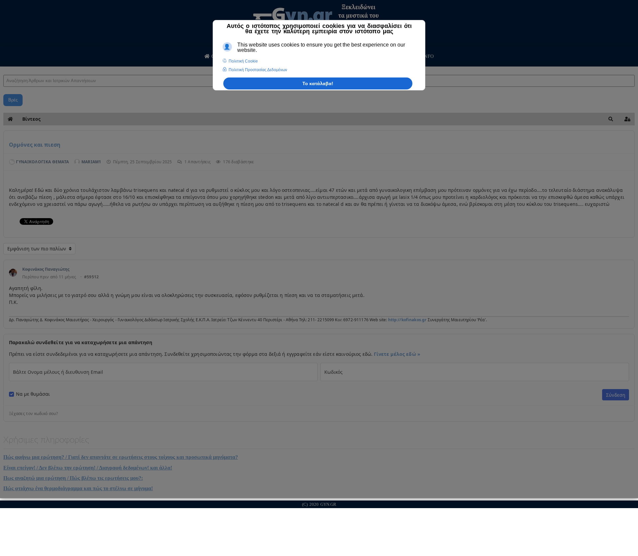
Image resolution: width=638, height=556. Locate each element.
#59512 (91, 277)
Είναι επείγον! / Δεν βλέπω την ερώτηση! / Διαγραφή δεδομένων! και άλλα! (87, 468)
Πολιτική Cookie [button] (243, 61)
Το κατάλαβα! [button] (317, 83)
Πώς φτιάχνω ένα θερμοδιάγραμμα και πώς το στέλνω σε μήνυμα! (78, 488)
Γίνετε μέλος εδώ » (397, 354)
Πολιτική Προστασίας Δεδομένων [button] (258, 70)
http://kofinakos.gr (407, 320)
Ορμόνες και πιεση (34, 144)
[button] (610, 119)
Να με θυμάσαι (33, 394)
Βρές (13, 99)
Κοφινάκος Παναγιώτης (45, 269)
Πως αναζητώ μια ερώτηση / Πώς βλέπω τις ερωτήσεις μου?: (73, 478)
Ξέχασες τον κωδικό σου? (33, 413)
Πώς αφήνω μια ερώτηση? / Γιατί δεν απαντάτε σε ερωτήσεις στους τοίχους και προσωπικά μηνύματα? (120, 457)
